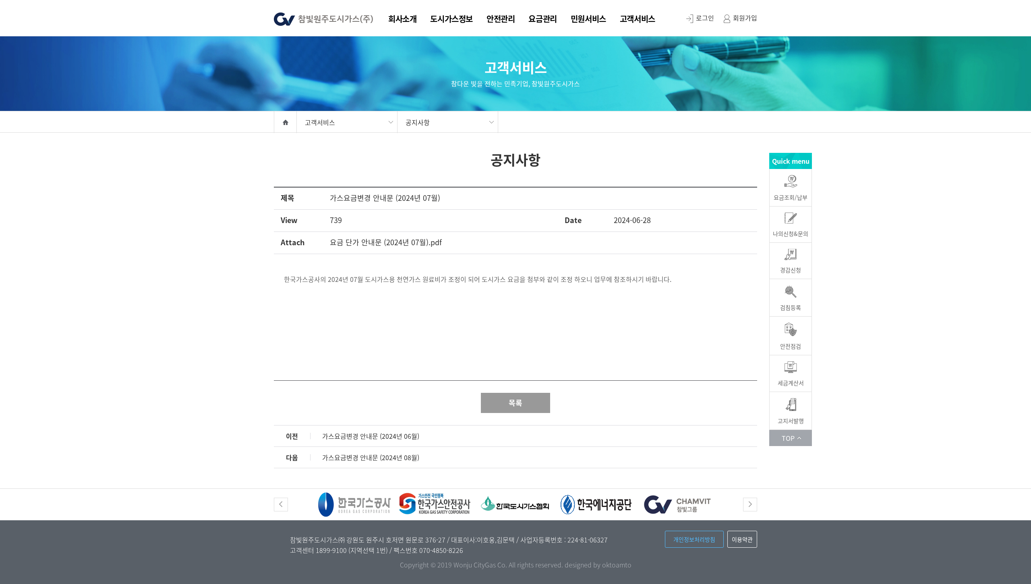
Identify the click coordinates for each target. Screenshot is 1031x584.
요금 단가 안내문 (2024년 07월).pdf (386, 242)
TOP (788, 438)
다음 (750, 504)
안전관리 (501, 20)
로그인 (705, 18)
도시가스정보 (451, 20)
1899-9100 (332, 550)
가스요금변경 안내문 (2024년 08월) (370, 457)
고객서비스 (637, 20)
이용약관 (742, 539)
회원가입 (745, 18)
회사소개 (402, 20)
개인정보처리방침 (694, 539)
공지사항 (418, 122)
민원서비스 (588, 20)
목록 (515, 402)
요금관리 (542, 20)
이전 (281, 504)
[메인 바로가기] (323, 17)
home (285, 122)
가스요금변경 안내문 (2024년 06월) (370, 436)
